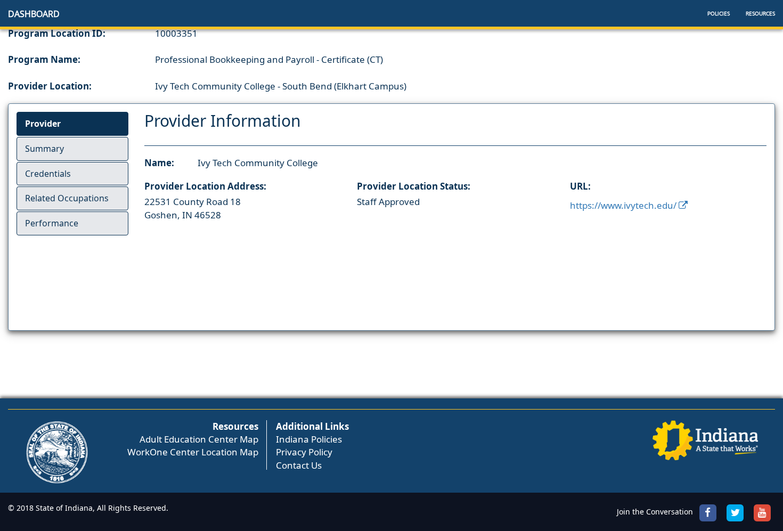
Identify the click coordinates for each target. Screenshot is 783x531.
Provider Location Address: (205, 186)
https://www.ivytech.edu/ (624, 205)
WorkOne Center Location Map (192, 452)
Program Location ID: (56, 33)
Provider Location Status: (413, 186)
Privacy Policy (304, 452)
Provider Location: (50, 86)
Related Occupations (67, 198)
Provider (43, 123)
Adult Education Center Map (199, 439)
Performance (51, 223)
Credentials (48, 173)
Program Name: (44, 59)
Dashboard (34, 14)
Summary (44, 148)
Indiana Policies (309, 439)
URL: (580, 186)
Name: (159, 163)
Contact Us (299, 465)
